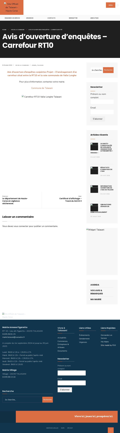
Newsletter (73, 18)
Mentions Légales (52, 428)
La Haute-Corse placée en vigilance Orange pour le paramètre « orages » (101, 148)
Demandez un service (12, 18)
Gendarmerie (84, 338)
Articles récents (99, 134)
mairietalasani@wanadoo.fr (13, 337)
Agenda (94, 284)
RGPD (62, 428)
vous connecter (21, 226)
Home (4, 30)
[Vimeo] (113, 18)
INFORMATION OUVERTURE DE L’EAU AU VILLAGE (106, 188)
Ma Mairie (95, 299)
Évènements (84, 335)
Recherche (108, 70)
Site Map (70, 428)
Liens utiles (94, 18)
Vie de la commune (17, 30)
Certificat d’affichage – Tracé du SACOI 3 (70, 198)
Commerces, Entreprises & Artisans (63, 344)
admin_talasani (37, 65)
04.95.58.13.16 (9, 377)
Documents (62, 351)
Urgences (29, 18)
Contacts (51, 18)
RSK (114, 345)
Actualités (62, 337)
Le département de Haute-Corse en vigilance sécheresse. (15, 200)
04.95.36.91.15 (8, 334)
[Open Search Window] (117, 18)
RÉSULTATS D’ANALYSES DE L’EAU (106, 169)
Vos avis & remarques (96, 292)
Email (93, 107)
